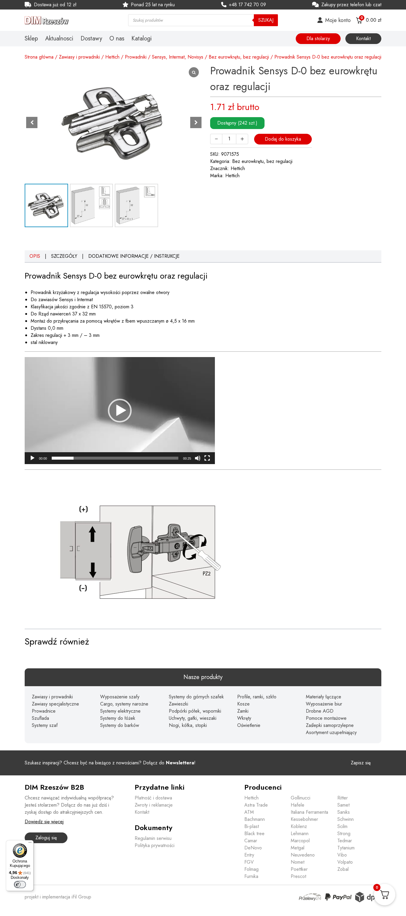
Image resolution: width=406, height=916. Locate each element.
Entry (249, 854)
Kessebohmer (304, 819)
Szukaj (265, 20)
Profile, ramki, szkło (256, 696)
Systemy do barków (119, 725)
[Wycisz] (198, 458)
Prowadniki (136, 57)
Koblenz (299, 826)
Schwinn (345, 819)
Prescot (298, 876)
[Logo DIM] (69, 20)
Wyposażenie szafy (119, 696)
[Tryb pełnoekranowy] (207, 458)
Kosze (243, 703)
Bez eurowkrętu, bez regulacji (239, 57)
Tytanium (346, 847)
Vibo (342, 854)
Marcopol (300, 840)
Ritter (342, 797)
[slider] (115, 458)
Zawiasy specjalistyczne (55, 703)
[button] (196, 122)
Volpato (345, 862)
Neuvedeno (303, 854)
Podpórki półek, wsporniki (195, 711)
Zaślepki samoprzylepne (330, 725)
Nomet (297, 862)
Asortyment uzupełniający (331, 732)
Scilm (342, 826)
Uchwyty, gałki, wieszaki (192, 718)
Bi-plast (251, 826)
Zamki (242, 711)
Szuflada (40, 718)
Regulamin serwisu (153, 838)
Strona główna (39, 57)
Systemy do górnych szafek (196, 696)
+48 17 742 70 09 (247, 4)
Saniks (343, 812)
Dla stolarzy (318, 38)
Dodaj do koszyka (283, 139)
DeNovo (253, 847)
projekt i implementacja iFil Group (58, 896)
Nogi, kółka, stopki (188, 725)
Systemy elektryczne (120, 711)
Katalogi (141, 38)
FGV (249, 862)
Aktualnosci (59, 38)
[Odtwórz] (32, 458)
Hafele (297, 805)
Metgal (297, 847)
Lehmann (300, 833)
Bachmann (254, 819)
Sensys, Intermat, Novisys (177, 57)
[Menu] (30, 843)
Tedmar (344, 840)
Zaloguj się (46, 837)
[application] (120, 410)
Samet (343, 805)
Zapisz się (361, 762)
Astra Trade (256, 805)
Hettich (112, 57)
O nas (116, 38)
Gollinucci (300, 797)
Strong (343, 833)
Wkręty (244, 718)
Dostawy (91, 38)
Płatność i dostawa (153, 797)
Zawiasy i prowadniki (79, 57)
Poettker (299, 869)
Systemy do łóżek (117, 718)
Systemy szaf (45, 725)
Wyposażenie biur (324, 703)
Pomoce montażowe (326, 718)
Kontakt (363, 38)
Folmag (251, 869)
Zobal (343, 869)
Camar (250, 840)
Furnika (251, 876)
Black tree (254, 833)
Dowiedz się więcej (44, 821)
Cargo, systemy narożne (124, 703)
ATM (249, 812)
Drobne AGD (319, 711)
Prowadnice (44, 711)
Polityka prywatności (154, 845)
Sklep (31, 38)
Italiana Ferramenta (309, 812)
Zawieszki (178, 703)
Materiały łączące (323, 696)
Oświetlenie (248, 725)
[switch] (20, 884)
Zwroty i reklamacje (154, 805)
